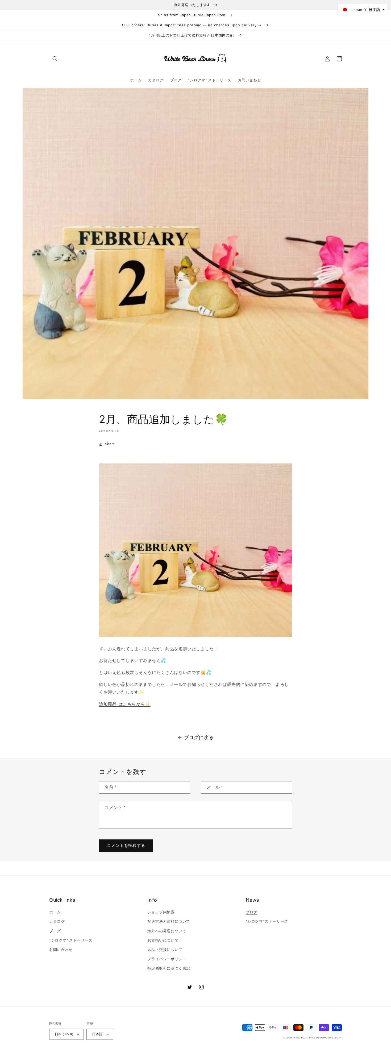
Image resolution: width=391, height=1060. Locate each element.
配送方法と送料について (168, 921)
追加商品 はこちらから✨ (125, 704)
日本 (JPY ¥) (64, 1034)
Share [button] (110, 443)
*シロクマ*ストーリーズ (267, 921)
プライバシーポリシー (166, 959)
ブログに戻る (199, 737)
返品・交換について (164, 949)
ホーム (55, 912)
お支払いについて (162, 940)
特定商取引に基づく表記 (168, 968)
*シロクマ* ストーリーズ (71, 940)
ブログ (55, 931)
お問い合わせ (61, 949)
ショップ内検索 (160, 912)
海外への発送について (166, 931)
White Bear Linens (304, 1037)
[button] (55, 59)
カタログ (57, 921)
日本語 (97, 1034)
